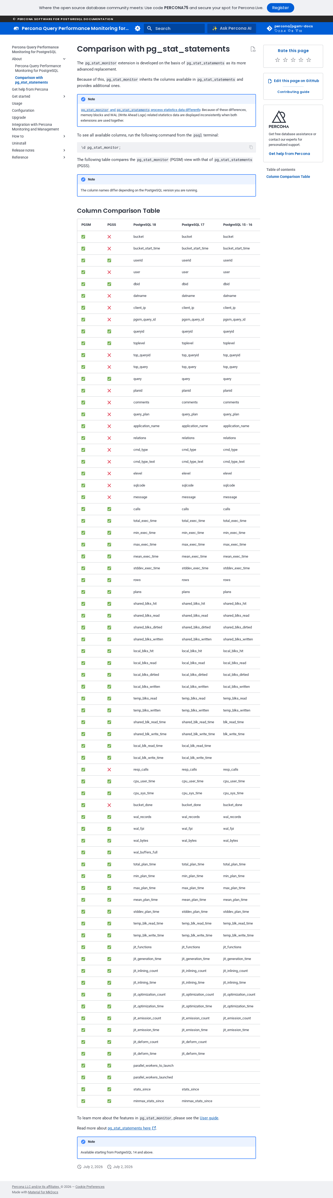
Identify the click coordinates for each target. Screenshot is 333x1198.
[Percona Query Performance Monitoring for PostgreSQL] (16, 28)
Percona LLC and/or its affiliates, (36, 1187)
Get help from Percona (289, 153)
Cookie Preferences (90, 1187)
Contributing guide (293, 92)
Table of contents (280, 169)
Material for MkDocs (43, 1192)
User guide (209, 1118)
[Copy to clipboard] (251, 147)
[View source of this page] (253, 49)
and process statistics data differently (140, 110)
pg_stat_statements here (130, 1128)
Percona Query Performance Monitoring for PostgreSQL (35, 49)
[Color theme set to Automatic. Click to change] (137, 28)
